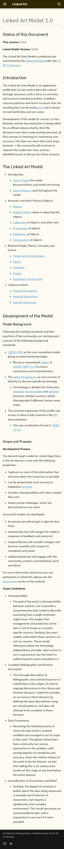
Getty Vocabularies (25, 377)
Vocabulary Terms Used (27, 279)
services (27, 486)
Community (10, 581)
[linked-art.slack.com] (11, 843)
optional (54, 391)
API (55, 415)
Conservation (21, 240)
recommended (34, 391)
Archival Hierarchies (25, 296)
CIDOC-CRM (15, 352)
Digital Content (22, 212)
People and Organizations (29, 256)
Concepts (19, 267)
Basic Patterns (22, 190)
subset (45, 362)
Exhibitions (19, 234)
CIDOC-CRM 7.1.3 (24, 366)
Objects (17, 206)
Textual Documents (25, 290)
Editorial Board (35, 60)
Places (17, 261)
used (40, 107)
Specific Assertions (24, 302)
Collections (20, 222)
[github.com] (5, 843)
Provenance (20, 228)
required (18, 391)
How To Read (21, 180)
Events (17, 273)
